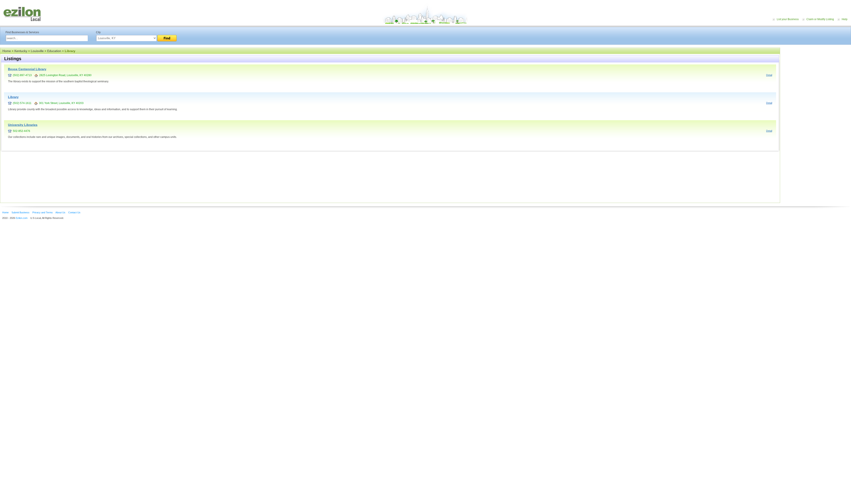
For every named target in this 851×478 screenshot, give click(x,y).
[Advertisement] (816, 74)
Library (13, 97)
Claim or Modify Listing (820, 19)
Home (6, 51)
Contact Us (74, 212)
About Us (60, 212)
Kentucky (20, 51)
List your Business (788, 19)
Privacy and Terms (42, 212)
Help (844, 19)
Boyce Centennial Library (27, 69)
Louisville (37, 51)
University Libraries (22, 125)
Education (54, 51)
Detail (769, 75)
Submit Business (20, 212)
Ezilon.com (21, 218)
